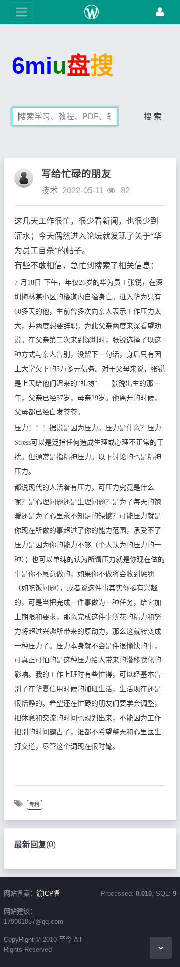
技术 (50, 191)
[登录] (160, 12)
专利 (35, 805)
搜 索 (153, 116)
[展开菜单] (22, 12)
